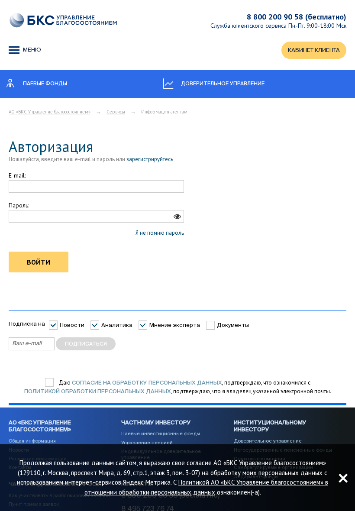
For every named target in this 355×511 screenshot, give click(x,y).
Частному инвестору (156, 423)
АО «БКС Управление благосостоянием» (49, 112)
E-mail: (17, 175)
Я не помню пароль (160, 233)
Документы (233, 325)
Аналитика (116, 325)
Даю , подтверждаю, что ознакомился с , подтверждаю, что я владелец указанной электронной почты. (177, 387)
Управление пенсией (147, 442)
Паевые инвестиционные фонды (160, 433)
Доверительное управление (268, 441)
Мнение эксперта (174, 325)
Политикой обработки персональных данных (97, 392)
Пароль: (19, 205)
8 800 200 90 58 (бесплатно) (296, 17)
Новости (72, 325)
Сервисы (115, 112)
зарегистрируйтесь (149, 159)
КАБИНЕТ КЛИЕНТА (314, 50)
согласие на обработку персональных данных (147, 383)
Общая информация (32, 441)
